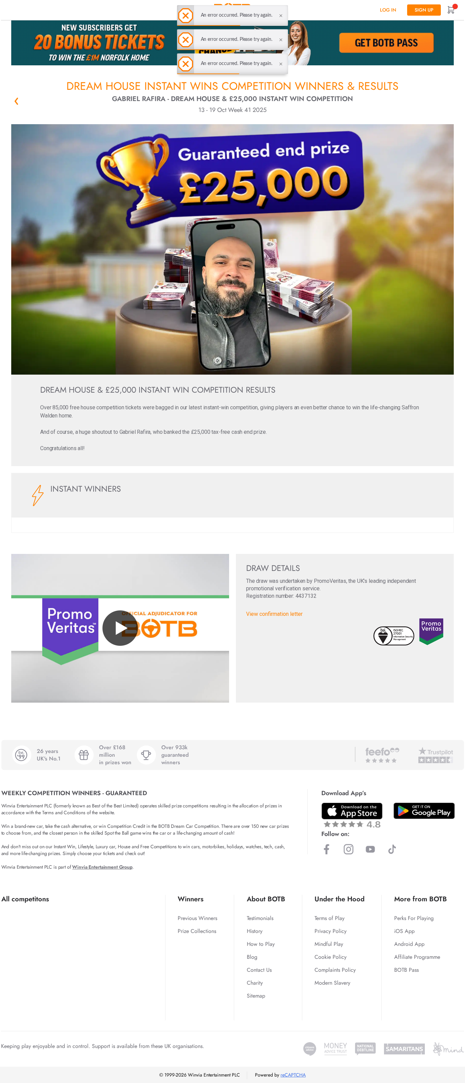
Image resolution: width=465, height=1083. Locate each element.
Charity (255, 983)
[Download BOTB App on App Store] (352, 815)
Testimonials (260, 918)
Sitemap (256, 996)
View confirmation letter (274, 614)
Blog (252, 957)
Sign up (424, 9)
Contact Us (259, 970)
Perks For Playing (414, 918)
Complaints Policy (335, 970)
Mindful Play (329, 944)
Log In (388, 9)
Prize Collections (197, 931)
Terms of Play (329, 918)
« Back (16, 101)
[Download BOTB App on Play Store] (424, 811)
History (254, 931)
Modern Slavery (332, 983)
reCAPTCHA (293, 1074)
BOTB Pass (406, 970)
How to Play (261, 944)
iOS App (404, 931)
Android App (409, 944)
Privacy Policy (331, 931)
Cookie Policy (331, 957)
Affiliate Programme (417, 957)
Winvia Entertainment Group (102, 867)
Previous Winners (197, 918)
